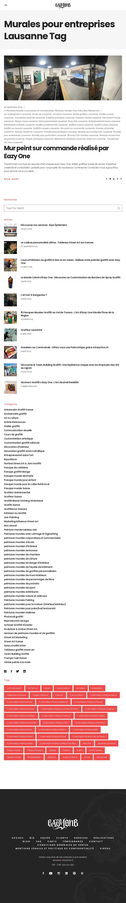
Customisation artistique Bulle (19, 702)
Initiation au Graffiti (15, 513)
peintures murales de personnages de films (29, 579)
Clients (62, 837)
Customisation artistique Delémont (53, 702)
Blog (26, 841)
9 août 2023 (26, 334)
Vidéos (105, 848)
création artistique (40, 695)
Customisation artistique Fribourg (88, 702)
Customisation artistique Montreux (56, 716)
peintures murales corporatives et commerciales (30, 110)
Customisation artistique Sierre (19, 736)
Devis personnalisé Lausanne (53, 121)
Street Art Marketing (15, 637)
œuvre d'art (102, 757)
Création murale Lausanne (88, 118)
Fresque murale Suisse (17, 488)
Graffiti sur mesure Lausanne (18, 128)
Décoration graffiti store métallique (24, 451)
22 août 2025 (26, 267)
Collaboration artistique (16, 695)
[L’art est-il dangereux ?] (10, 299)
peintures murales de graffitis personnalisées (30, 571)
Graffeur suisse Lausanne (81, 125)
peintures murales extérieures (21, 591)
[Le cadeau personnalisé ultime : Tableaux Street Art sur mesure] (10, 247)
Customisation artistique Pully (19, 730)
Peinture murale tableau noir (20, 529)
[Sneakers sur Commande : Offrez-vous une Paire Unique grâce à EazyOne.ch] (10, 352)
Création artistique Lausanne (60, 118)
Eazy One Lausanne (77, 121)
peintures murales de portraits (21, 583)
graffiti (79, 750)
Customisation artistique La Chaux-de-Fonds (59, 709)
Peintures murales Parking (19, 600)
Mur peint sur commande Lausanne (77, 128)
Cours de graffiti (13, 434)
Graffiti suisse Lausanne (106, 125)
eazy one (87, 743)
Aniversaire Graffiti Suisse (18, 409)
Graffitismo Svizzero (15, 509)
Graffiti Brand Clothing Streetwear (23, 500)
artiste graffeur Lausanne (85, 114)
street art (52, 757)
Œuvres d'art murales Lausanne (82, 135)
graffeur (66, 750)
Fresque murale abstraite (18, 475)
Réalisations (104, 837)
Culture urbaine (76, 695)
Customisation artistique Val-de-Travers (89, 736)
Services (81, 837)
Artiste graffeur (63, 688)
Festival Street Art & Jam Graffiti (22, 463)
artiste (47, 688)
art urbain (81, 688)
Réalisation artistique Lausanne (70, 139)
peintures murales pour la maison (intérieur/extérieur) (35, 604)
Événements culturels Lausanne (19, 125)
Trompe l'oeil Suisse (15, 658)
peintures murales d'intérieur (20, 546)
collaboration (97, 688)
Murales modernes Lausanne (29, 132)
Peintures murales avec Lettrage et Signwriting (31, 533)
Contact (96, 841)
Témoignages (73, 841)
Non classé (10, 525)
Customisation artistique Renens (52, 730)
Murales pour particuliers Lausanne (49, 135)
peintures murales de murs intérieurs (25, 575)
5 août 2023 (26, 351)
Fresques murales (34, 750)
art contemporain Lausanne (17, 114)
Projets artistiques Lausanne (39, 139)
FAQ (39, 841)
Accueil (18, 837)
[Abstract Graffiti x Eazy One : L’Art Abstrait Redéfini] (10, 387)
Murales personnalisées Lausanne (60, 132)
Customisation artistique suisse (52, 736)
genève (52, 750)
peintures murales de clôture (20, 558)
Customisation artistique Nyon (55, 723)
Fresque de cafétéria (16, 467)
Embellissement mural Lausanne (104, 121)
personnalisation (34, 757)
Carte (52, 841)
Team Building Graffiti (16, 654)
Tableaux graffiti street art (19, 649)
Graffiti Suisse (12, 504)
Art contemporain (14, 688)
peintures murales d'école (19, 542)
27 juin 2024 (26, 371)
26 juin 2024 (26, 229)
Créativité (59, 695)
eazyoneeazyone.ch (63, 860)
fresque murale (13, 750)
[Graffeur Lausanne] (10, 334)
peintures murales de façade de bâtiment (28, 567)
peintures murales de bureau (20, 550)
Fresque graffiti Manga (17, 471)
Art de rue (32, 688)
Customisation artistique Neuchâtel (21, 723)
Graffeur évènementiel (17, 492)
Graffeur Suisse (13, 496)
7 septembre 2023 (29, 386)
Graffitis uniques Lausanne (46, 128)
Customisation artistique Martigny (21, 716)
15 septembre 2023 (13, 107)
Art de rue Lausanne (42, 114)
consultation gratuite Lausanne (30, 118)
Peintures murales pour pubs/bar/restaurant (77, 110)
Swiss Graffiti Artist (15, 645)
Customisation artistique (18, 438)
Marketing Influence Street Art (21, 521)
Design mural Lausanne (26, 121)
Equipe (46, 837)
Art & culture (11, 418)
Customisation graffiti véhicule (21, 442)
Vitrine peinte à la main (17, 662)
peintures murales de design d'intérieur (26, 562)
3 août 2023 (26, 281)
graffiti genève (95, 750)
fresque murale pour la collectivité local (26, 484)
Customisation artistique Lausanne (99, 709)
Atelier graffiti (12, 426)
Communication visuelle (18, 430)
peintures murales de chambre (22, 554)
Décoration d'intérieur (16, 447)
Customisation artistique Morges (91, 716)
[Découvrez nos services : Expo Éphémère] (10, 230)
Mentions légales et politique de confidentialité (55, 848)
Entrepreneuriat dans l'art (18, 455)
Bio (32, 837)
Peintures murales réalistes (19, 612)
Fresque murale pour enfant (20, 480)
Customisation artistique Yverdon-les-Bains (58, 743)
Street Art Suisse (13, 641)
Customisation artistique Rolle (85, 730)
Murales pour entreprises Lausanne (95, 132)
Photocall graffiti (13, 616)
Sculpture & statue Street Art (20, 629)
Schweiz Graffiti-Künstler (18, 625)
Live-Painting (11, 517)
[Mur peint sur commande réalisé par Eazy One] (63, 78)
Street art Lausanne (96, 139)
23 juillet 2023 (27, 319)
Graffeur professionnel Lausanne (51, 125)
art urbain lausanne (62, 114)
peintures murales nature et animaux (25, 596)
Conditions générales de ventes (63, 845)
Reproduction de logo (16, 620)
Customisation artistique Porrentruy (90, 723)
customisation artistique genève (20, 709)
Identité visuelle (13, 757)
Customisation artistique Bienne (103, 695)
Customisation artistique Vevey (20, 743)
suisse (87, 757)
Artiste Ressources (15, 422)
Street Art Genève (70, 757)
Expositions (10, 459)
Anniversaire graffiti (15, 413)
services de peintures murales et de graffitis (29, 633)
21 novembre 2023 (29, 246)
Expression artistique (106, 743)
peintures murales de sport (19, 587)
